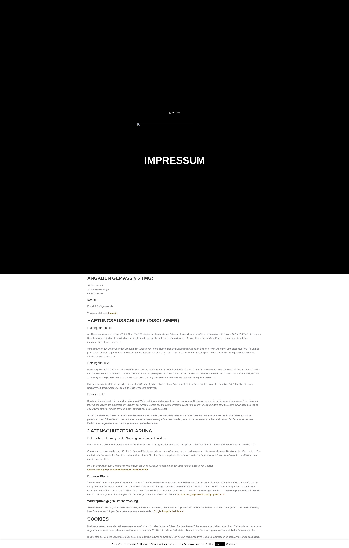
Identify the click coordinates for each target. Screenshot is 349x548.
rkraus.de (112, 313)
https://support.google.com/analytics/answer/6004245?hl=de (117, 469)
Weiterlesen (231, 544)
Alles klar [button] (220, 544)
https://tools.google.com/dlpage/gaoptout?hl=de (201, 494)
